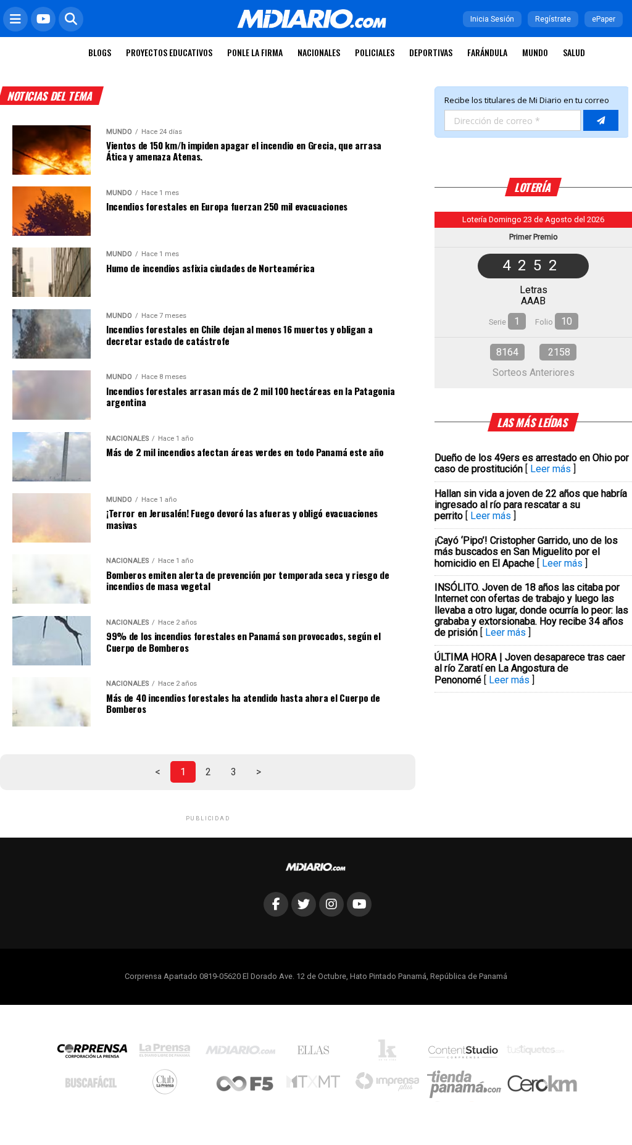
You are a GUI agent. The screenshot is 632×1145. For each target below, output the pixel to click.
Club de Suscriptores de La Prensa (168, 1085)
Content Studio (464, 1053)
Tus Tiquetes (538, 1053)
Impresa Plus (390, 1084)
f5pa (245, 1084)
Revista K (390, 1053)
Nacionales (318, 52)
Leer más (550, 469)
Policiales (374, 52)
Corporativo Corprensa (97, 1053)
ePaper (603, 19)
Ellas (316, 1053)
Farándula (487, 52)
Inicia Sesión (492, 19)
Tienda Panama (467, 1084)
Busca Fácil (94, 1084)
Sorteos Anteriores (534, 372)
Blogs (99, 52)
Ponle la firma (255, 52)
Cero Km (541, 1084)
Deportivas (430, 52)
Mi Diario (243, 1053)
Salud (574, 52)
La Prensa (167, 1053)
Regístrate (553, 19)
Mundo (535, 52)
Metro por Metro (316, 1084)
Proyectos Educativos (169, 52)
